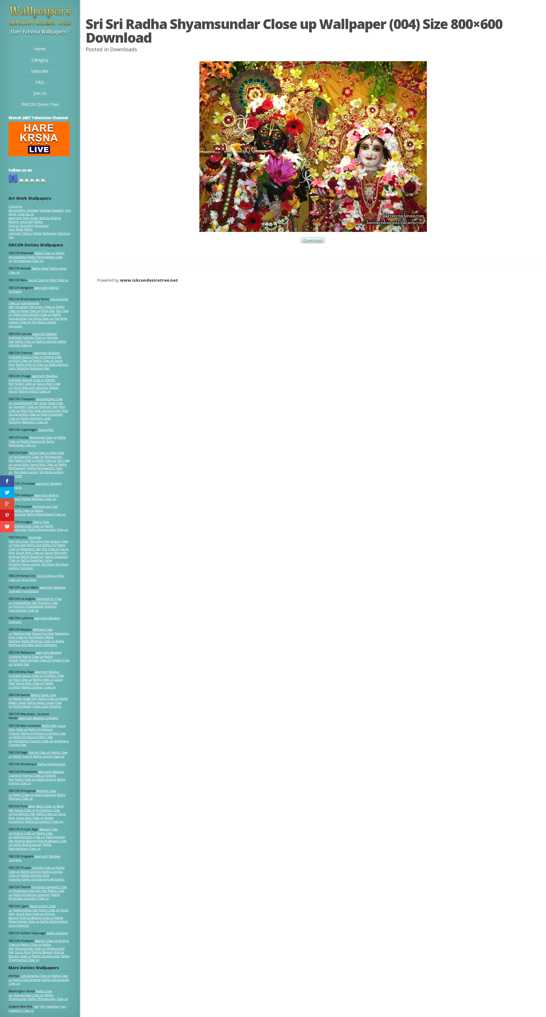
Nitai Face (19, 545)
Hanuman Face (39, 541)
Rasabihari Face (31, 549)
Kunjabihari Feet (24, 814)
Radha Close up (44, 253)
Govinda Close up (34, 337)
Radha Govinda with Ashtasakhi (43, 879)
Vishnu (27, 233)
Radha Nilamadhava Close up (46, 514)
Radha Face (34, 545)
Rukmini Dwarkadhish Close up (33, 608)
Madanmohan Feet (25, 910)
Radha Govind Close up (48, 756)
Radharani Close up (35, 422)
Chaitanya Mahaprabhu (17, 208)
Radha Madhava (45, 795)
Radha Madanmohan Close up (36, 920)
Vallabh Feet (21, 664)
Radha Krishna (46, 779)
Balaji (32, 806)
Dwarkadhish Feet (25, 603)
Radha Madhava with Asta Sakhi (36, 643)
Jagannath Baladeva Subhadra (34, 620)
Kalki (26, 218)
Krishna (45, 218)
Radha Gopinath (21, 231)
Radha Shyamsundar (46, 956)
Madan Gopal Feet (25, 699)
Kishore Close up (33, 380)
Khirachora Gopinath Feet (30, 891)
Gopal (43, 403)
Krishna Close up (33, 775)
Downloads (123, 49)
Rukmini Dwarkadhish (28, 606)
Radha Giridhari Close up (38, 687)
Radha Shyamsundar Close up (48, 530)
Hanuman (21, 307)
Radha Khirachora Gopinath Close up (34, 897)
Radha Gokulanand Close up (32, 314)
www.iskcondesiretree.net (149, 280)
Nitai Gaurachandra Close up (38, 413)
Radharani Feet (40, 368)
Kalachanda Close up (43, 437)
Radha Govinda (46, 341)
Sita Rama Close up (40, 318)
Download (312, 240)
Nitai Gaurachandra (47, 411)
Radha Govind (22, 756)
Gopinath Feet (48, 407)
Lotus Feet (26, 222)
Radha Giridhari (57, 933)
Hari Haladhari (49, 1006)
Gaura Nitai (46, 430)
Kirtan (34, 218)
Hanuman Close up (42, 307)
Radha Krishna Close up (32, 365)
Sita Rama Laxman (26, 472)
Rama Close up (30, 311)
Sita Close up (50, 549)
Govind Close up (39, 752)
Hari (36, 1006)
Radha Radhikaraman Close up (30, 847)
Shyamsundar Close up (28, 526)
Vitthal (37, 233)
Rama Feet (48, 311)
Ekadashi (58, 210)
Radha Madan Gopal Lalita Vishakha (37, 706)
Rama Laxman (31, 564)
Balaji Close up (46, 806)
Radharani (50, 233)
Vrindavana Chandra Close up (33, 741)
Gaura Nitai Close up (43, 464)
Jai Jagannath (21, 216)
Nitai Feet (27, 411)
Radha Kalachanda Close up (32, 443)
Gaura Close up (38, 280)
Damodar (33, 210)
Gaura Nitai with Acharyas (30, 388)
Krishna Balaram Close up (37, 918)
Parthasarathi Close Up (28, 457)
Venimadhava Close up (28, 261)
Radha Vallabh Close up (35, 660)
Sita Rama (47, 564)
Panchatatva (30, 591)
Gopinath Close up (25, 407)
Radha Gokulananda (27, 980)
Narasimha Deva (43, 633)
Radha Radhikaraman (27, 845)
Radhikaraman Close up (29, 837)
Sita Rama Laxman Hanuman (32, 324)
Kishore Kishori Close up (34, 391)
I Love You (23, 214)
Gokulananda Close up (35, 976)
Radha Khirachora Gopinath (31, 895)
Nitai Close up (58, 280)
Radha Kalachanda (33, 441)
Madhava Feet (22, 633)
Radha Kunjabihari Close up (44, 822)
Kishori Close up (25, 384)
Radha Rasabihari (32, 557)
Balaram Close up (46, 941)
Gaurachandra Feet (25, 403)
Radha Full (49, 545)
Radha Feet (49, 726)
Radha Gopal (40, 268)
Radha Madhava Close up (39, 499)
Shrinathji (27, 226)
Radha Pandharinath (52, 764)
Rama (19, 229)
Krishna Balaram (25, 841)
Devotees (45, 210)
